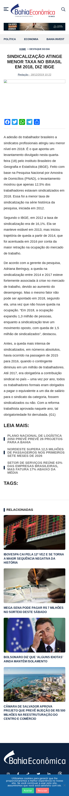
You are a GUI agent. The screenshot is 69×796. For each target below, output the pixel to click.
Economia (31, 39)
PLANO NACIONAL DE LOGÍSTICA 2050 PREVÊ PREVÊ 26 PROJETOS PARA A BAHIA (35, 439)
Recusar (42, 790)
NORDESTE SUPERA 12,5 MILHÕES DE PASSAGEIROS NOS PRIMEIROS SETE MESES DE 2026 (36, 452)
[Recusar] (64, 785)
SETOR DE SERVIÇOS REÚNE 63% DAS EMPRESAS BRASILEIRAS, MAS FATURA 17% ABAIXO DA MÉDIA (34, 467)
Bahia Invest (55, 39)
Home (22, 49)
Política (10, 39)
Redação (23, 74)
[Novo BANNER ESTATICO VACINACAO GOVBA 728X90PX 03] (34, 26)
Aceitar (28, 790)
